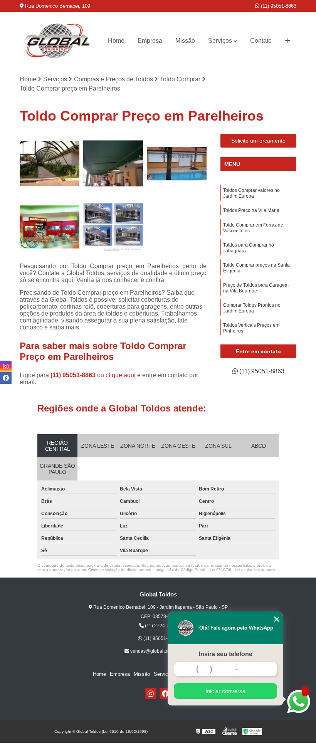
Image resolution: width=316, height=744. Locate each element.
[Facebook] (165, 693)
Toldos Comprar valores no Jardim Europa (251, 193)
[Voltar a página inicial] (57, 41)
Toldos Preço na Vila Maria (251, 210)
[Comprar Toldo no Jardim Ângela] (113, 163)
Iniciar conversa (225, 691)
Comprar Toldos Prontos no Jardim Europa (252, 308)
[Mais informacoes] (287, 41)
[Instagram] (150, 693)
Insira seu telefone (225, 654)
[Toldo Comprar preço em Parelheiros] (49, 227)
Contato (261, 40)
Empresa (150, 40)
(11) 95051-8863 (277, 6)
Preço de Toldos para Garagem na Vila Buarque (256, 288)
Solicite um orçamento (258, 141)
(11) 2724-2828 (160, 625)
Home (116, 40)
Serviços (220, 40)
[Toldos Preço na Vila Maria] (113, 227)
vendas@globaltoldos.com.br (160, 651)
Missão (185, 40)
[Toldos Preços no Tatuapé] (49, 163)
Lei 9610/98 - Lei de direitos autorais (242, 570)
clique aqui (121, 375)
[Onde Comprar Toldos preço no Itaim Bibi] (177, 163)
